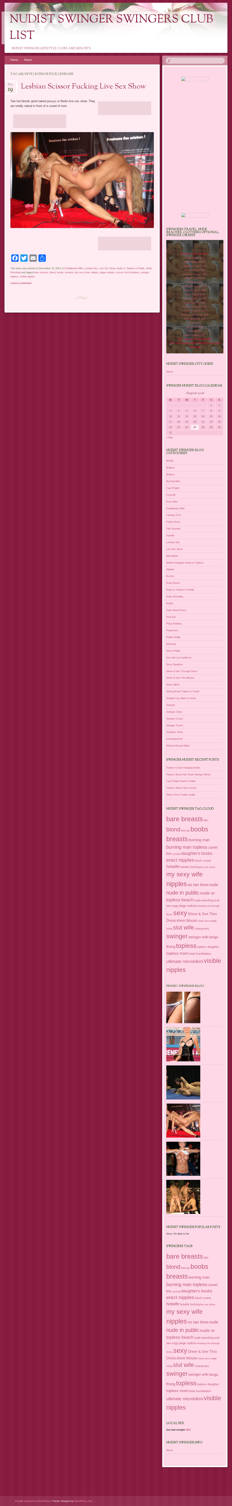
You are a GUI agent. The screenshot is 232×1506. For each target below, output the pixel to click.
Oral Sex (171, 617)
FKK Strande (173, 528)
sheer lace (204, 920)
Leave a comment (20, 283)
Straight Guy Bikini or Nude (181, 698)
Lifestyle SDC (194, 331)
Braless (170, 467)
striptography (202, 928)
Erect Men (172, 501)
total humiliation (200, 953)
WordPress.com (83, 1501)
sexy (180, 913)
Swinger (170, 705)
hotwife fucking (190, 867)
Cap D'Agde (172, 488)
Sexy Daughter (174, 664)
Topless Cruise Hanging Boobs (183, 767)
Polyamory (172, 630)
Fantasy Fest (173, 515)
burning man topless (186, 847)
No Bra (170, 576)
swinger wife (198, 937)
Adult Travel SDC (194, 257)
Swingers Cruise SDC (195, 286)
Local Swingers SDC (195, 310)
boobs (60, 272)
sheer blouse (186, 920)
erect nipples (180, 860)
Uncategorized (174, 738)
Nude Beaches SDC (195, 302)
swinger (144, 272)
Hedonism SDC (194, 282)
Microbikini (172, 556)
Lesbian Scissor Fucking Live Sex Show (83, 86)
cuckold (176, 854)
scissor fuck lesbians (127, 272)
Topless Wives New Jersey (181, 787)
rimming (201, 906)
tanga (213, 937)
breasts (69, 272)
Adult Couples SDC (194, 335)
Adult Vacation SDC (194, 262)
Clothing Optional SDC (195, 298)
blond (53, 272)
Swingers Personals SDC (195, 314)
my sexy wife (184, 874)
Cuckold (170, 494)
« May (169, 437)
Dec (10, 86)
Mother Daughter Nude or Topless (185, 562)
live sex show (82, 272)
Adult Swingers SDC (195, 318)
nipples (95, 272)
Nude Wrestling (174, 596)
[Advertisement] (124, 108)
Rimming (171, 644)
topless (14, 276)
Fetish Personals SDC (195, 306)
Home (14, 60)
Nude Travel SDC (195, 294)
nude (213, 884)
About (28, 60)
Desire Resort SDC (194, 270)
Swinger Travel (174, 725)
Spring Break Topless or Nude (182, 691)
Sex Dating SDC (195, 326)
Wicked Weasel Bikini (178, 745)
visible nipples (27, 276)
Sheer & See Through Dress (182, 671)
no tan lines (198, 884)
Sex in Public (173, 650)
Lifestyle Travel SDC (195, 278)
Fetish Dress (173, 521)
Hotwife (170, 535)
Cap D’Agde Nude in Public (181, 781)
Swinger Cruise (174, 718)
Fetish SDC (194, 322)
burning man (199, 840)
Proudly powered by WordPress (32, 1501)
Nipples (170, 569)
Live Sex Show (107, 268)
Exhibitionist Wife (74, 268)
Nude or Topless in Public (131, 268)
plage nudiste (107, 272)
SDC (188, 1429)
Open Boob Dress (176, 610)
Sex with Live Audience (178, 657)
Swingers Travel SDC (195, 266)
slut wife (183, 927)
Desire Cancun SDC (195, 290)
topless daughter (208, 947)
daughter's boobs (196, 853)
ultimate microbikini (184, 961)
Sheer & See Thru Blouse (180, 677)
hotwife (172, 866)
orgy (175, 905)
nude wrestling (203, 900)
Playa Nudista (173, 623)
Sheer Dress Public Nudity (180, 794)
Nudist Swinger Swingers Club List (111, 28)
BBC (206, 820)
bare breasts (41, 272)
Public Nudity (173, 637)
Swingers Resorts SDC (195, 274)
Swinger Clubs (174, 711)
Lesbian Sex (91, 268)
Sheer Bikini (172, 684)
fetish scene (203, 860)
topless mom (177, 953)
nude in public (182, 893)
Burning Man (173, 481)
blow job (185, 830)
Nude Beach (173, 583)
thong (170, 947)
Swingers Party (174, 732)
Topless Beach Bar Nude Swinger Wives (188, 774)
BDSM (169, 460)
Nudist (169, 603)
